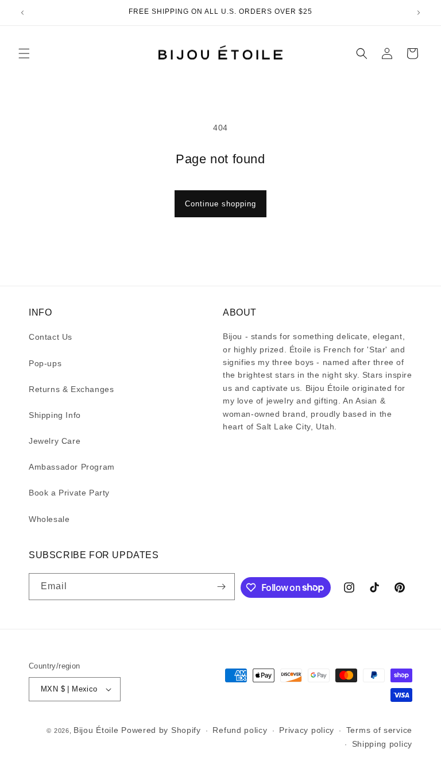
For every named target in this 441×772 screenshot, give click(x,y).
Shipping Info (55, 415)
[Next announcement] (418, 12)
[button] (24, 53)
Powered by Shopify (161, 730)
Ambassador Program (72, 466)
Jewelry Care (54, 440)
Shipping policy (382, 743)
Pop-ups (45, 363)
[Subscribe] (221, 586)
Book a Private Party (69, 492)
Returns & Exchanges (71, 389)
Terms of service (379, 730)
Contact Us (50, 336)
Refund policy (239, 730)
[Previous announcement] (22, 12)
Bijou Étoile (97, 730)
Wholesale (49, 519)
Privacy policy (306, 730)
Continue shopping (220, 203)
